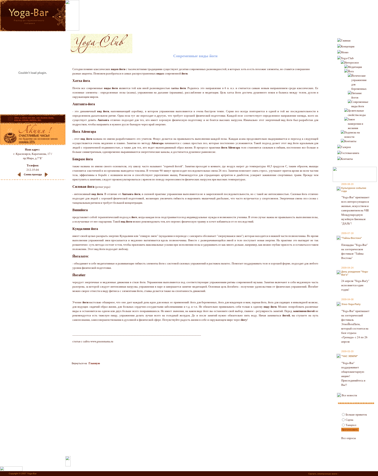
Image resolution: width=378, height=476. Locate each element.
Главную (94, 363)
